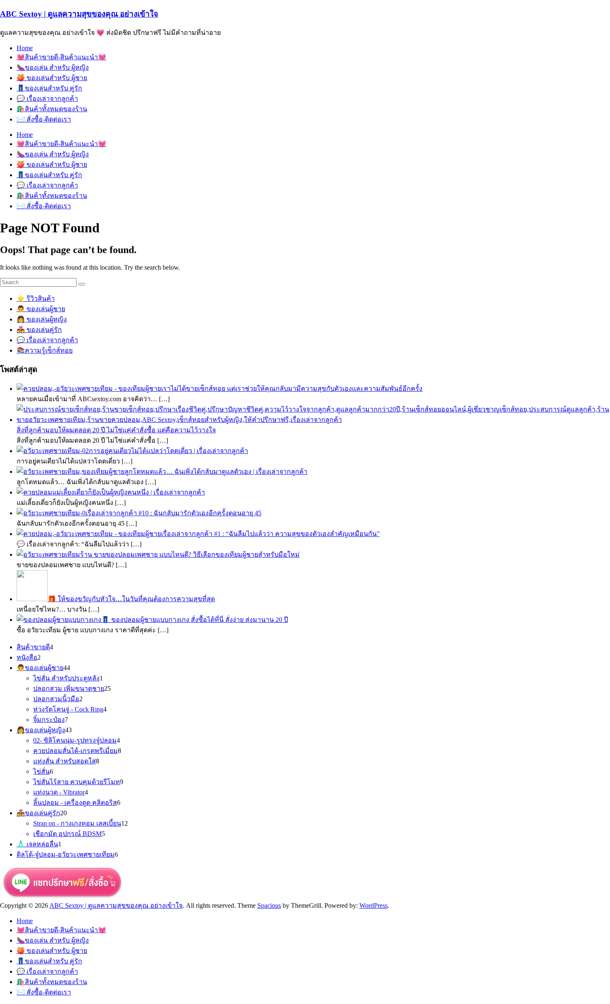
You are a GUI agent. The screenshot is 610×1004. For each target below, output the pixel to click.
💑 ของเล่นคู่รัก (39, 329)
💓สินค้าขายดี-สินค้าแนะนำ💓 (61, 57)
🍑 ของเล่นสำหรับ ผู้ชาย (52, 77)
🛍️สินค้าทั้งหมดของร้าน (52, 108)
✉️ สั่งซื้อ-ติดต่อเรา (44, 119)
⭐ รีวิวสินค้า (36, 298)
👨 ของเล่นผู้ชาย (41, 308)
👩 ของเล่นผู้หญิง (42, 319)
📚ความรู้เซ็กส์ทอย (45, 350)
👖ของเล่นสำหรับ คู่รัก (49, 88)
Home (25, 47)
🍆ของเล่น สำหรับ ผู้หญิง (53, 67)
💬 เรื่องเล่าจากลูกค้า (47, 98)
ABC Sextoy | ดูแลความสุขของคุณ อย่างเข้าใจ (79, 14)
